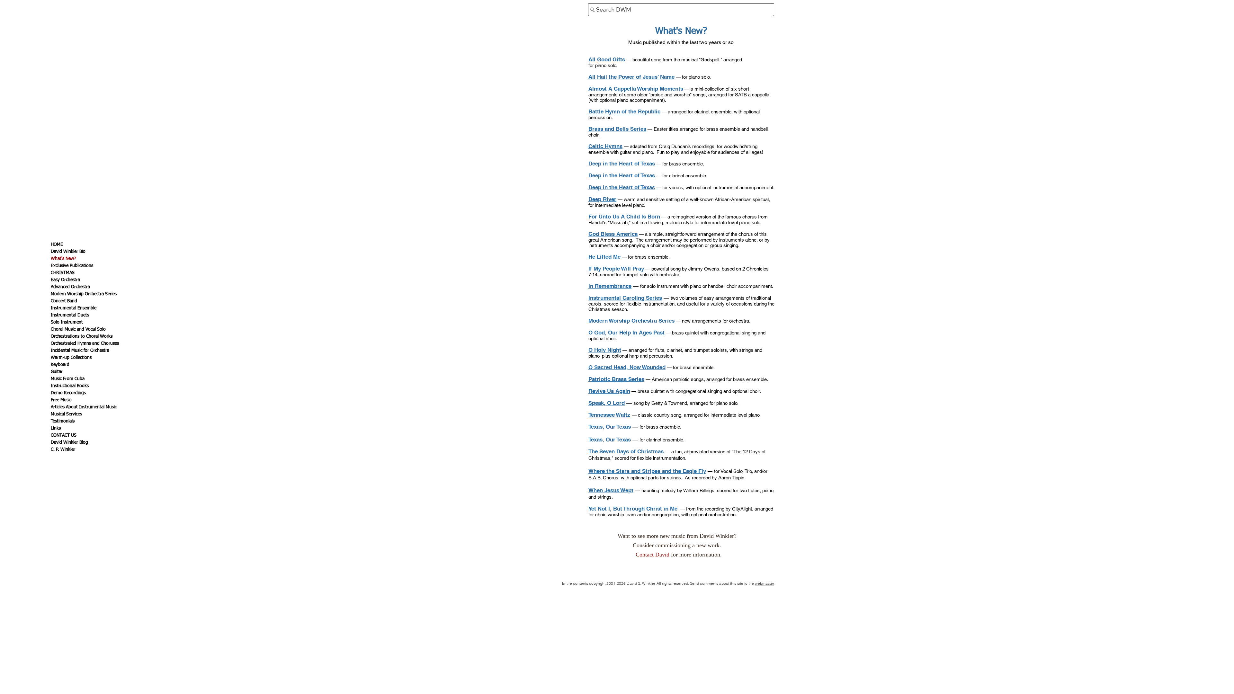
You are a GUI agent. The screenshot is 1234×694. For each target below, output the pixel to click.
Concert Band (64, 301)
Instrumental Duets (70, 315)
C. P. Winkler (63, 449)
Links (56, 428)
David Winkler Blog (69, 442)
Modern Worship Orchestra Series (84, 294)
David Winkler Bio (68, 251)
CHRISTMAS (63, 273)
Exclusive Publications (72, 265)
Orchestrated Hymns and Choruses (85, 343)
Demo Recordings (68, 393)
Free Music (61, 400)
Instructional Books (70, 386)
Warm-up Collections (71, 357)
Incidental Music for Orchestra (80, 350)
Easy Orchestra (65, 280)
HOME (57, 244)
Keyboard (60, 364)
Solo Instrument (67, 322)
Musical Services (66, 414)
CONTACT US (63, 435)
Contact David (652, 554)
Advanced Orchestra (70, 287)
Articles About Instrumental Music (84, 407)
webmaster (764, 583)
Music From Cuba (68, 379)
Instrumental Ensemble (73, 308)
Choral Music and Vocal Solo (78, 329)
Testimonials (63, 421)
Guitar (57, 371)
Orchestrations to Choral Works (81, 336)
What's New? (63, 258)
